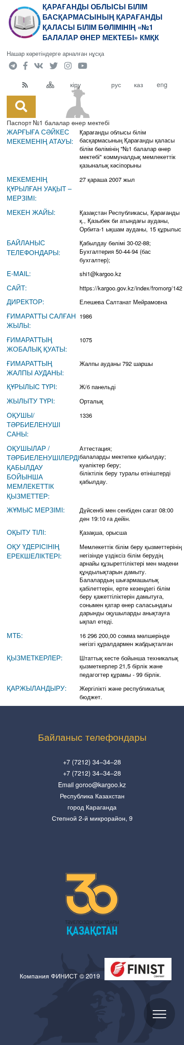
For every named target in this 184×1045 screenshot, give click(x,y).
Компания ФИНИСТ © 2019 (60, 975)
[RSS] (32, 84)
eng (162, 84)
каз (138, 84)
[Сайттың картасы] (56, 84)
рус (116, 84)
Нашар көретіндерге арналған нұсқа (55, 53)
